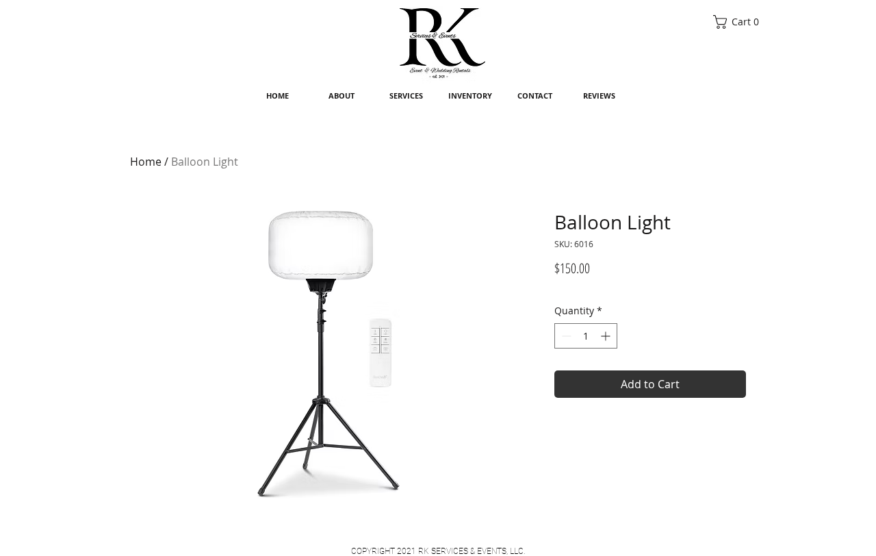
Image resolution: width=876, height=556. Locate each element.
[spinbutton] (586, 336)
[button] (739, 22)
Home (146, 161)
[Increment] (606, 336)
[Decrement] (565, 336)
